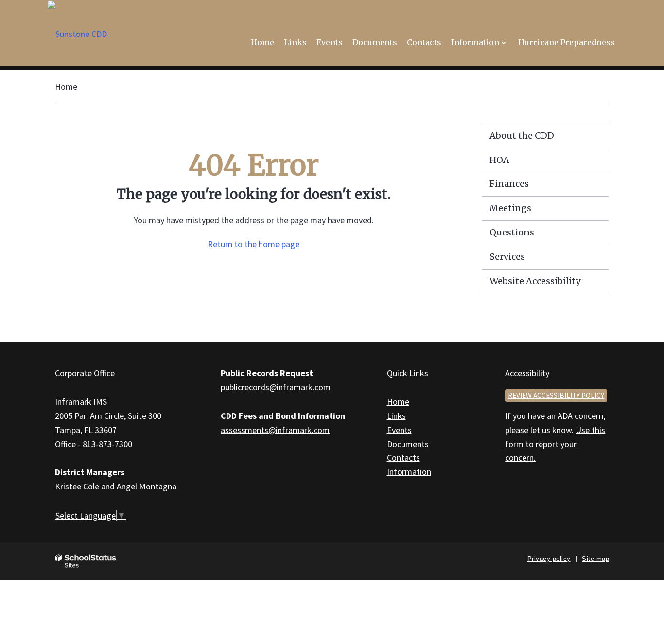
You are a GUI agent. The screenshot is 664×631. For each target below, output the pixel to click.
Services (507, 256)
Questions (511, 232)
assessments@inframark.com (275, 429)
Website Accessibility (534, 281)
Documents (408, 444)
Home (66, 86)
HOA (499, 159)
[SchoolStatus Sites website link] (86, 561)
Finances (509, 183)
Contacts (403, 457)
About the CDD (521, 135)
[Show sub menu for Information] (504, 42)
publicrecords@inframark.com (276, 387)
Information (409, 471)
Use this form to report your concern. (555, 444)
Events (399, 429)
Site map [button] (595, 558)
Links (396, 415)
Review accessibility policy (556, 395)
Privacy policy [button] (549, 558)
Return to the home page (253, 244)
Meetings (510, 208)
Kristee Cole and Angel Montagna (115, 486)
